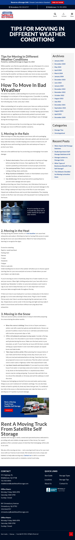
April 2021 (58, 114)
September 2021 (60, 108)
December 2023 (59, 79)
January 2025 (59, 61)
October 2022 (59, 95)
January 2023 (59, 86)
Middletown (57, 7)
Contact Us (63, 484)
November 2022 (59, 92)
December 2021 (59, 105)
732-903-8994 (6, 481)
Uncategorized (59, 133)
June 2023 (58, 83)
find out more (57, 2)
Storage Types (64, 476)
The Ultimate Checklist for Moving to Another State (62, 174)
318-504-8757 (6, 509)
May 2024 (57, 67)
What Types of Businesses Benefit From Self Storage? (62, 165)
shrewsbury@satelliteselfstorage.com (15, 512)
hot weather (31, 233)
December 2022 (59, 89)
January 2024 (59, 76)
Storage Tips (58, 130)
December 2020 (59, 117)
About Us (48, 484)
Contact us (27, 455)
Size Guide (48, 476)
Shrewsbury (19, 7)
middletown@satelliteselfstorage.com (14, 484)
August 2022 (58, 98)
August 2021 (58, 111)
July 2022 (57, 101)
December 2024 (59, 64)
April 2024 (58, 70)
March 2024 (58, 73)
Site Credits (4, 534)
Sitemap (12, 534)
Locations (48, 480)
